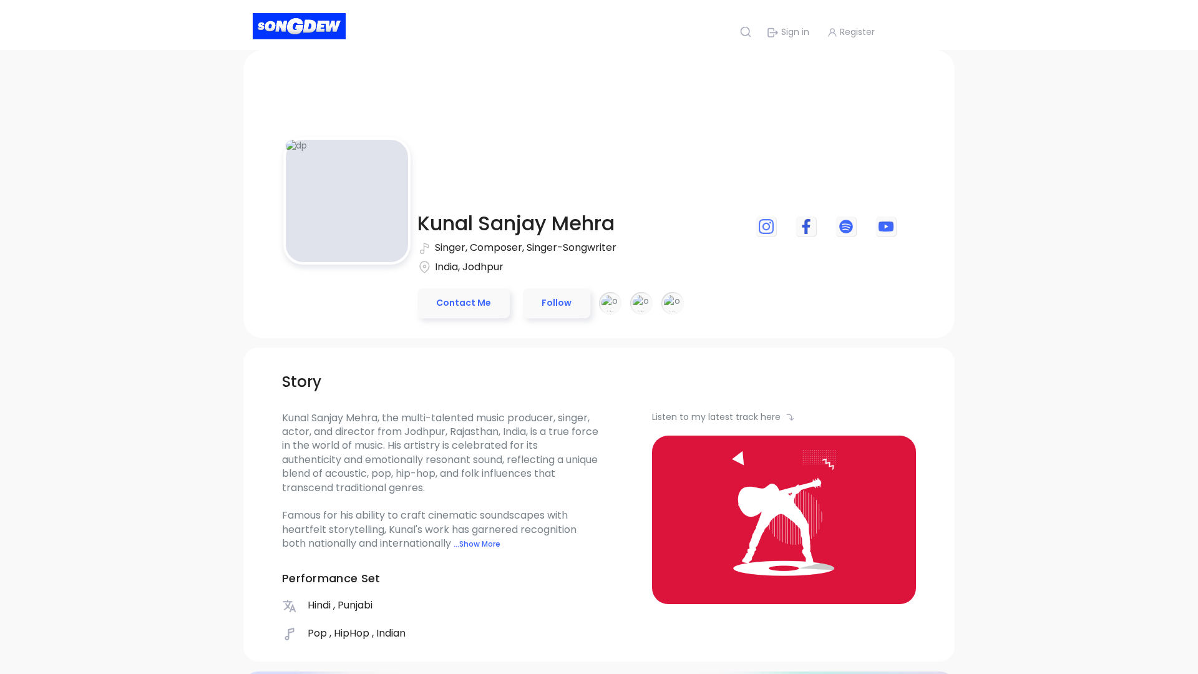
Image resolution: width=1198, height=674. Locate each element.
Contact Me (463, 302)
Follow (557, 302)
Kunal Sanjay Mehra (516, 223)
